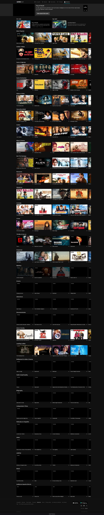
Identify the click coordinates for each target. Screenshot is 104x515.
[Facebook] (84, 505)
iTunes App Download (75, 503)
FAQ (17, 504)
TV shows (61, 1)
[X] (87, 505)
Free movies (52, 1)
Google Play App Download (84, 503)
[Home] (20, 1)
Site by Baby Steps (84, 511)
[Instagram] (81, 505)
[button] (43, 13)
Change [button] (86, 508)
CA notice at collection (56, 502)
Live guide (38, 1)
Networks (68, 1)
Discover (45, 1)
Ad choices (64, 502)
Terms (43, 502)
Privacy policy (48, 502)
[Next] (87, 37)
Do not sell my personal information (26, 504)
